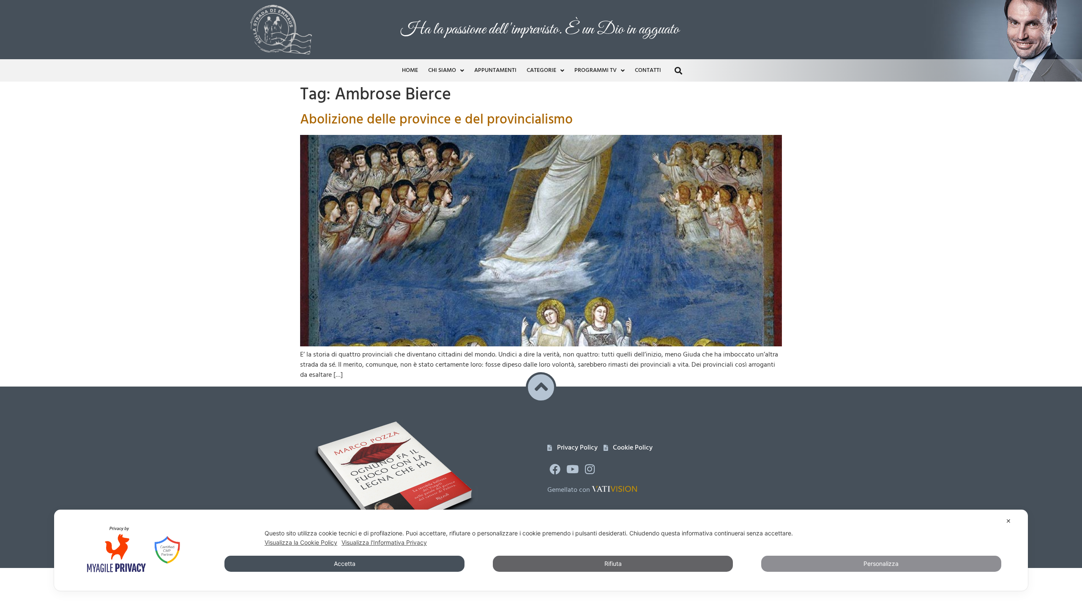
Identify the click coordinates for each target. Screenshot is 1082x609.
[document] (541, 304)
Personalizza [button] (881, 563)
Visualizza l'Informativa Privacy (384, 542)
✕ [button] (1008, 520)
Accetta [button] (344, 563)
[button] (707, 233)
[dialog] (541, 550)
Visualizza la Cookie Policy (301, 542)
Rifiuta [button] (613, 563)
